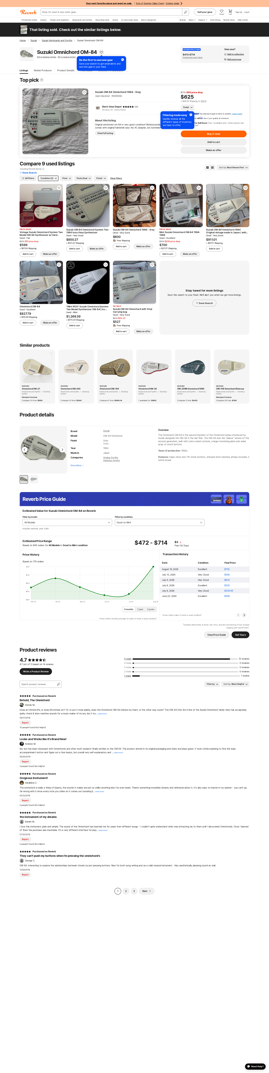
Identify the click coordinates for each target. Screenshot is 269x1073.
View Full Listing (105, 133)
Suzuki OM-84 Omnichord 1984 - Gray (118, 92)
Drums (115, 20)
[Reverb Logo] (28, 12)
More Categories (148, 20)
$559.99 (228, 590)
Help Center (243, 20)
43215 (204, 101)
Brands (183, 20)
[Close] (191, 115)
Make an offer (213, 150)
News (191, 20)
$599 (227, 596)
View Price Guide (216, 634)
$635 (227, 580)
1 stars (127, 675)
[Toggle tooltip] (41, 80)
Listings (24, 70)
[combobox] (64, 522)
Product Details (65, 70)
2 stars (127, 671)
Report (25, 722)
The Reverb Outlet (29, 20)
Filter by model (30, 517)
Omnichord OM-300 (70, 389)
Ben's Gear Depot (111, 106)
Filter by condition (124, 517)
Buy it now (213, 133)
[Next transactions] (244, 615)
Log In (246, 12)
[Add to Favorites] (101, 52)
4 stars (127, 663)
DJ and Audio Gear (129, 20)
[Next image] (84, 121)
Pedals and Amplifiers (59, 20)
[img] (128, 107)
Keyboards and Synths (82, 20)
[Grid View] (207, 167)
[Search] (185, 12)
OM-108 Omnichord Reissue (230, 389)
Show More (76, 465)
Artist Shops (215, 20)
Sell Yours (240, 634)
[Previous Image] (24, 449)
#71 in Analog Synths (67, 57)
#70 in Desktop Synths (46, 57)
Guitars (43, 20)
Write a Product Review (35, 671)
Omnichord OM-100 (109, 389)
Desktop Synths (111, 460)
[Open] (109, 522)
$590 (227, 574)
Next (144, 891)
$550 (227, 585)
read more (102, 714)
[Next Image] (62, 449)
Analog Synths (110, 457)
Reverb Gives (229, 20)
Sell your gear (205, 12)
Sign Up (239, 12)
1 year (140, 609)
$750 (227, 569)
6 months (128, 609)
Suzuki (106, 430)
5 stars (127, 658)
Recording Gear (102, 20)
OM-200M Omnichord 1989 (190, 389)
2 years (150, 609)
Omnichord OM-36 (147, 389)
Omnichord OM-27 (31, 389)
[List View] (212, 167)
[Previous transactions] (238, 615)
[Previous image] (26, 121)
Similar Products (43, 70)
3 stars (127, 667)
